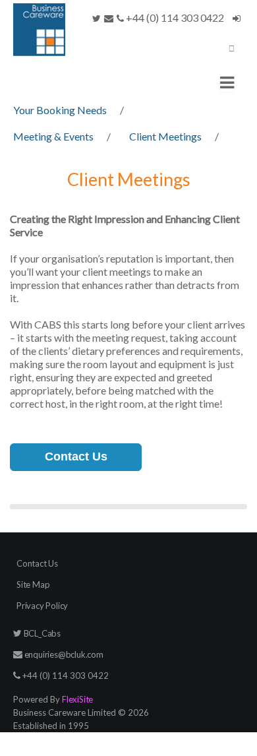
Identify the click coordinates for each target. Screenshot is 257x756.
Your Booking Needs (60, 110)
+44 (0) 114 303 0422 (174, 17)
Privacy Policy (42, 605)
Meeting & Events (53, 136)
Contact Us (76, 456)
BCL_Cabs (41, 633)
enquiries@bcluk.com (62, 654)
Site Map (32, 584)
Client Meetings (165, 136)
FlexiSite (77, 699)
